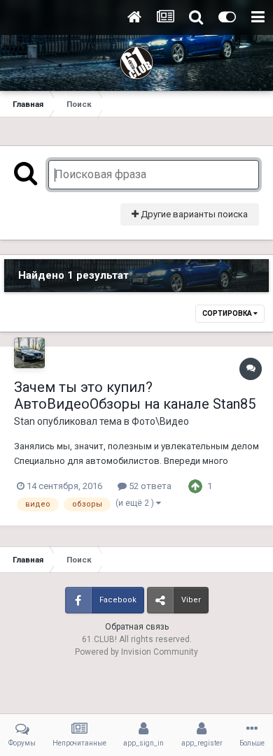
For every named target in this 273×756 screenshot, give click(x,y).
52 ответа (149, 486)
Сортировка (227, 313)
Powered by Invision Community (136, 652)
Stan (24, 421)
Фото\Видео (160, 421)
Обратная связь (137, 627)
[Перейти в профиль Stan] (29, 352)
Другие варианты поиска (193, 214)
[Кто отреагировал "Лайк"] (195, 485)
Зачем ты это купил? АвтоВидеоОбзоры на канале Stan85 (134, 395)
